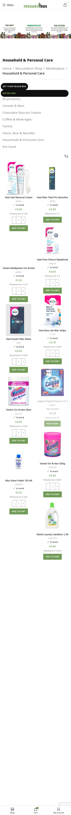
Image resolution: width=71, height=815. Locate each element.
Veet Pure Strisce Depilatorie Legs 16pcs (52, 261)
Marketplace (55, 68)
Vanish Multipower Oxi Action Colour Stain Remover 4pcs (19, 269)
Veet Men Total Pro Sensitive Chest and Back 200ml (52, 198)
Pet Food (9, 147)
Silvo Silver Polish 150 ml (18, 480)
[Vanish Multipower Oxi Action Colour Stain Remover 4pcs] (18, 249)
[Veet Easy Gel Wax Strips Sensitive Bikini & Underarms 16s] (52, 311)
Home (7, 68)
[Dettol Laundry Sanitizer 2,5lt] (52, 515)
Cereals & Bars (13, 106)
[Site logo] (35, 4)
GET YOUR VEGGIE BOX (14, 86)
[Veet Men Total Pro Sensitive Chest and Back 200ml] (52, 178)
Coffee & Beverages (17, 119)
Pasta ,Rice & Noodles (18, 133)
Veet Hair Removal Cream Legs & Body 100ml (18, 198)
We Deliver (9, 93)
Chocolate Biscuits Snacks (21, 112)
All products (11, 99)
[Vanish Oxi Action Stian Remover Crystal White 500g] (18, 390)
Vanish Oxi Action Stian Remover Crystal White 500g (18, 411)
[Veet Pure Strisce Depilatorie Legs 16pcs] (52, 240)
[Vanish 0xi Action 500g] (52, 444)
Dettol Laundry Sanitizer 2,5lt (52, 534)
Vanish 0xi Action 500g (52, 463)
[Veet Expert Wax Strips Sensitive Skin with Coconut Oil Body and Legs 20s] (18, 320)
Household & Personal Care (23, 140)
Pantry (7, 126)
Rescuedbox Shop (28, 68)
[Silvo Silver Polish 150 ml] (18, 461)
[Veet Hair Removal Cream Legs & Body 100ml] (18, 178)
